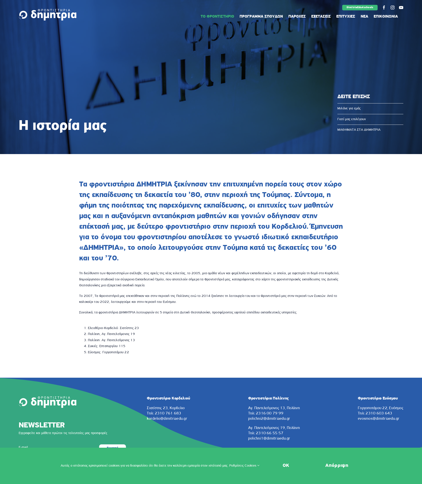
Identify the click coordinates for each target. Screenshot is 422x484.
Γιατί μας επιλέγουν (351, 119)
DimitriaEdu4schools (360, 7)
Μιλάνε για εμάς (349, 108)
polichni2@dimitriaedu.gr (269, 419)
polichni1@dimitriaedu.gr (269, 439)
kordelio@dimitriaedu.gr (167, 419)
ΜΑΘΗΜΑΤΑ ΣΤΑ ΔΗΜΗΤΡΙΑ (358, 130)
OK (286, 465)
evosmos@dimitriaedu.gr (378, 419)
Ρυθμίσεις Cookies (243, 465)
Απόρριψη (336, 465)
